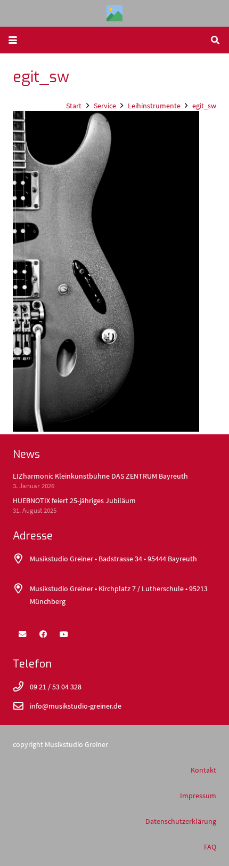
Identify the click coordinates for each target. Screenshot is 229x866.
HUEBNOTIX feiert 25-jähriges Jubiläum (74, 500)
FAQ (210, 847)
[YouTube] (63, 634)
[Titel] (114, 13)
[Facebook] (43, 634)
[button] (13, 40)
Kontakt (203, 770)
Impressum (198, 795)
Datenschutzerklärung (180, 821)
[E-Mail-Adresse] (22, 634)
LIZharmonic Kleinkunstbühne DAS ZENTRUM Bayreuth (100, 476)
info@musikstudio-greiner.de (75, 706)
